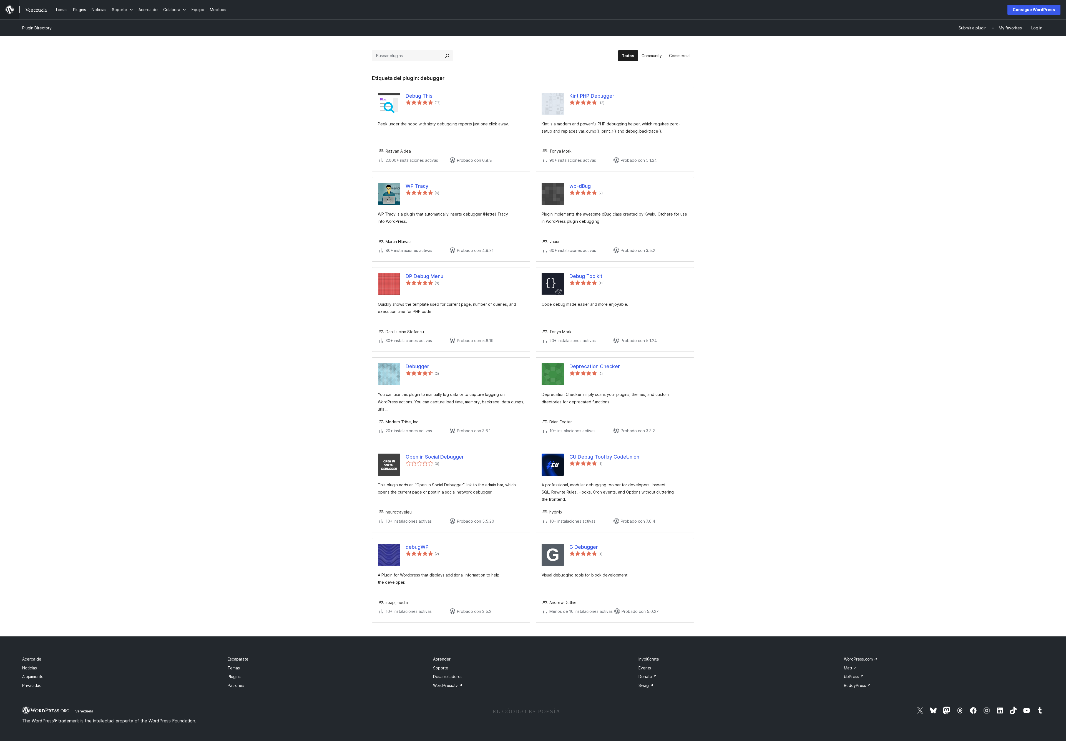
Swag (645, 685)
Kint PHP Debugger (591, 96)
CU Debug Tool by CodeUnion (604, 457)
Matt (850, 668)
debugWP (417, 547)
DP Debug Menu (424, 276)
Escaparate (238, 659)
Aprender (442, 659)
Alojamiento (33, 676)
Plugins (234, 676)
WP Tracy (417, 186)
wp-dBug (580, 186)
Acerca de (31, 659)
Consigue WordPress (1034, 9)
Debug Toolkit (585, 276)
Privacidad (32, 685)
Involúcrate (648, 659)
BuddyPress (857, 685)
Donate (647, 676)
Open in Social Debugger (435, 457)
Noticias (29, 668)
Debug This (419, 96)
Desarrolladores (447, 676)
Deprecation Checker (594, 366)
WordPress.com (861, 659)
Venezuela (84, 711)
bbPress (854, 676)
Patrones (236, 685)
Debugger (417, 366)
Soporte (440, 668)
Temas (234, 668)
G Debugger (583, 547)
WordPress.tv (447, 685)
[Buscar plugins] (447, 55)
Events (644, 668)
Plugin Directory (37, 28)
